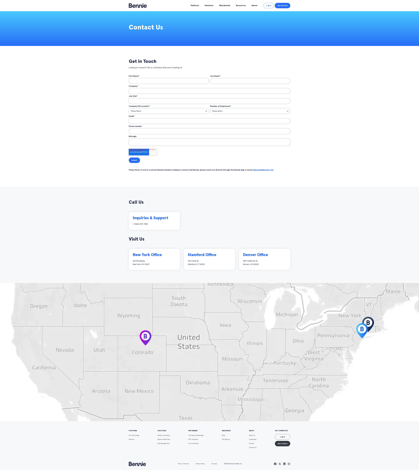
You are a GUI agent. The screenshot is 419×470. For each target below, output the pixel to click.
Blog (223, 435)
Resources (241, 6)
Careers (251, 443)
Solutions (209, 6)
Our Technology (134, 435)
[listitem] (275, 464)
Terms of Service (183, 464)
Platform (195, 6)
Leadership (252, 439)
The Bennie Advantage (196, 435)
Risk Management (164, 443)
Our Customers (193, 443)
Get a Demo (283, 443)
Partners (131, 439)
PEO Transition (193, 439)
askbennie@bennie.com (263, 170)
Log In (268, 5)
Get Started (282, 5)
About (254, 6)
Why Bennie (224, 6)
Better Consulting (164, 435)
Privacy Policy (200, 464)
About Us (252, 435)
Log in (282, 437)
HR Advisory (226, 439)
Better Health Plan (164, 439)
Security (214, 464)
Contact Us (253, 447)
